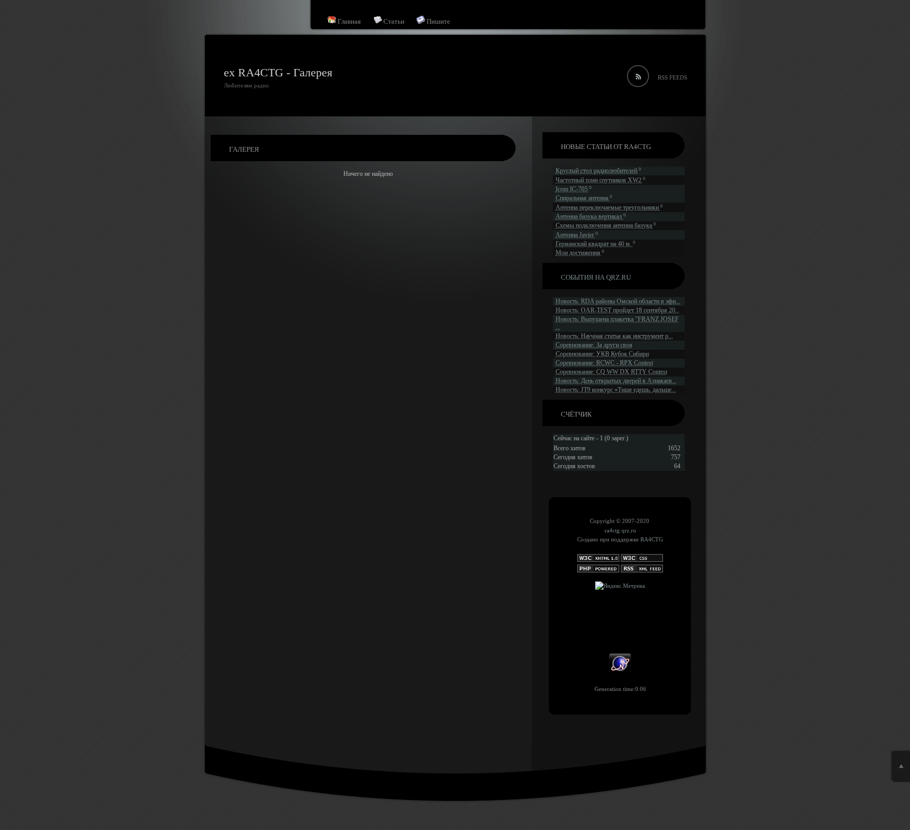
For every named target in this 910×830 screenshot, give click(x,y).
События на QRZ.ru (596, 277)
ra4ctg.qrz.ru (620, 530)
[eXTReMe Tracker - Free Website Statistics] (620, 671)
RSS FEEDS (672, 77)
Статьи (393, 21)
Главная (348, 21)
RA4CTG (651, 539)
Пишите (437, 21)
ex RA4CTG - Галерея (278, 72)
